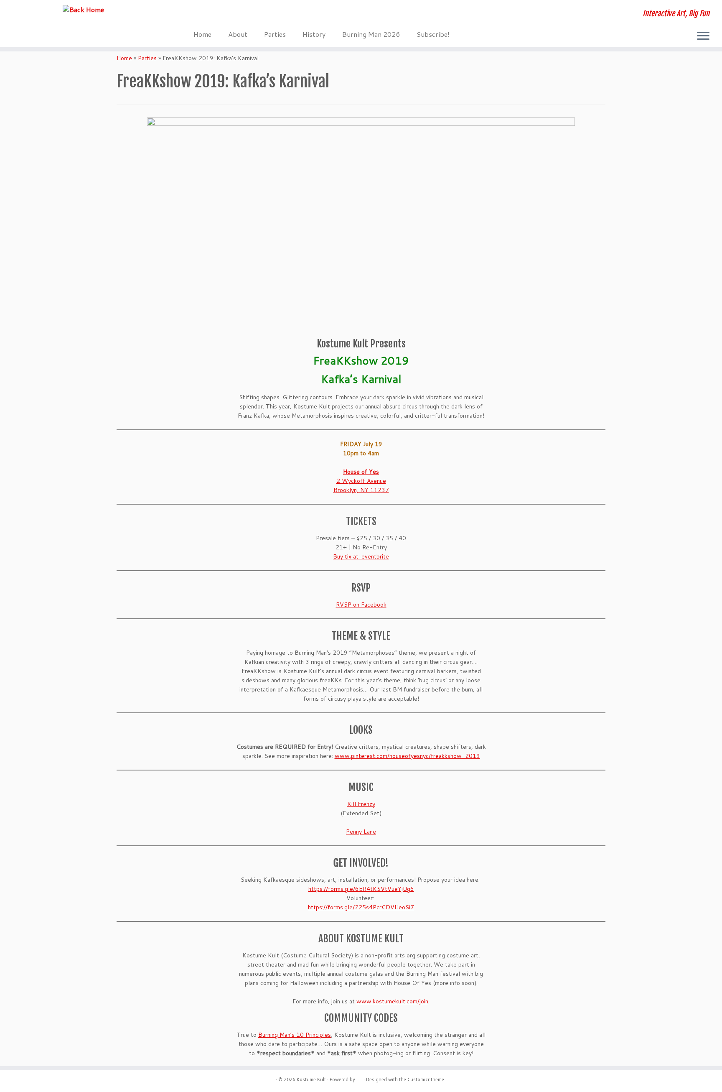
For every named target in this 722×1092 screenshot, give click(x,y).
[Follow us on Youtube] (244, 14)
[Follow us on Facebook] (210, 14)
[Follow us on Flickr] (266, 14)
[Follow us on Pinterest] (255, 14)
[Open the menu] (703, 36)
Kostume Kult (311, 1079)
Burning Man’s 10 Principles (294, 1035)
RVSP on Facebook (361, 604)
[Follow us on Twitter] (233, 14)
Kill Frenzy (361, 804)
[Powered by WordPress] (359, 1078)
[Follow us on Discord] (199, 14)
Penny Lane (361, 831)
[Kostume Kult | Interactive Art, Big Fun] (83, 9)
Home (202, 34)
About (237, 34)
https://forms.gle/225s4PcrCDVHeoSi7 (361, 907)
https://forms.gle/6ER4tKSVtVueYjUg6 (361, 889)
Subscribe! (433, 34)
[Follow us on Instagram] (221, 14)
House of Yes (361, 471)
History (314, 34)
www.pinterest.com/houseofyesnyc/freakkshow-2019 (407, 756)
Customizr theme (425, 1079)
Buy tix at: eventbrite (361, 556)
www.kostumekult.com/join (392, 1001)
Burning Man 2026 (371, 34)
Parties (275, 34)
